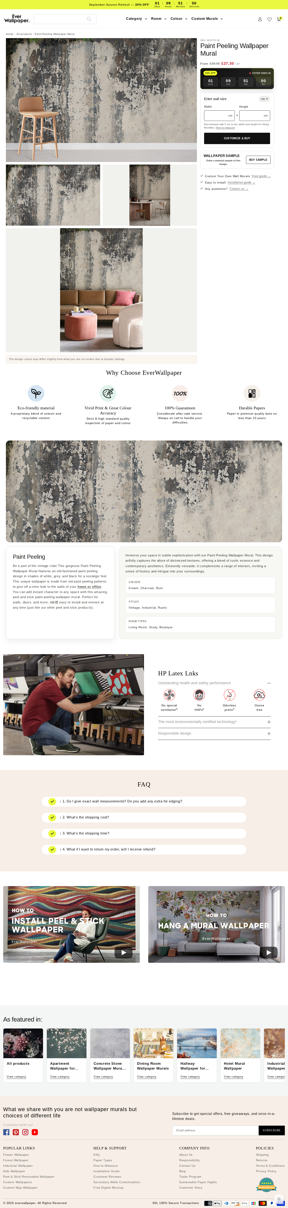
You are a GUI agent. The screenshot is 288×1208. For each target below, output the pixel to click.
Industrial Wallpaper (18, 1165)
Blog (182, 1171)
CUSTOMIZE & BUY (237, 138)
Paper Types (102, 1160)
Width (208, 106)
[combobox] (65, 19)
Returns (262, 1160)
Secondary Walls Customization (116, 1182)
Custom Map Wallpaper (20, 1187)
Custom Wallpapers (17, 1182)
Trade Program (190, 1176)
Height (243, 106)
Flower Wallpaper (16, 1154)
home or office (89, 586)
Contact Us (187, 1165)
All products (24, 34)
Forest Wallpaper (16, 1160)
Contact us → (239, 188)
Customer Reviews (107, 1176)
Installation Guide (106, 1171)
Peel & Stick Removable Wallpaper (29, 1176)
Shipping (262, 1154)
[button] (71, 925)
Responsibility (189, 1160)
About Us (186, 1154)
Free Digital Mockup (108, 1187)
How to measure (225, 127)
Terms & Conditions (270, 1165)
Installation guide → (241, 182)
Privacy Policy (266, 1171)
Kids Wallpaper (14, 1171)
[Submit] (89, 19)
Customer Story (190, 1187)
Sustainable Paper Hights (198, 1182)
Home (9, 34)
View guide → (261, 176)
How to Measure (105, 1165)
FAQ (96, 1154)
